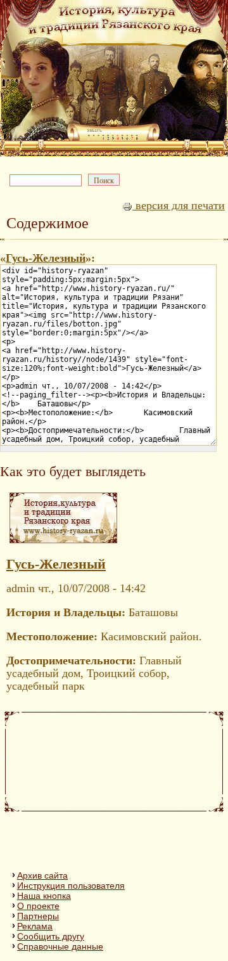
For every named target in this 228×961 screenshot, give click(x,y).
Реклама (35, 926)
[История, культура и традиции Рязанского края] (63, 542)
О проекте (38, 906)
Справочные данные (60, 946)
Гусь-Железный (46, 258)
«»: (47, 258)
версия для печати (178, 205)
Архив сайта (42, 875)
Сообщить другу (50, 936)
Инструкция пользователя (71, 885)
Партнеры (38, 916)
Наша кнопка (44, 896)
